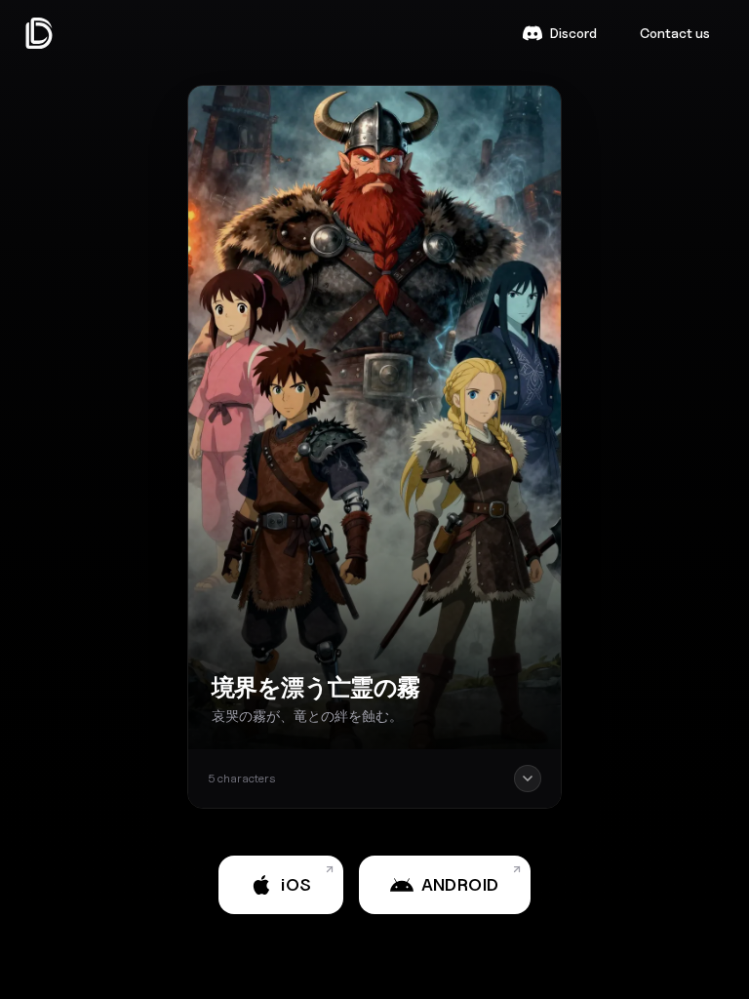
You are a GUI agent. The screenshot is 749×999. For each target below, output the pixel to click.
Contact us (675, 32)
